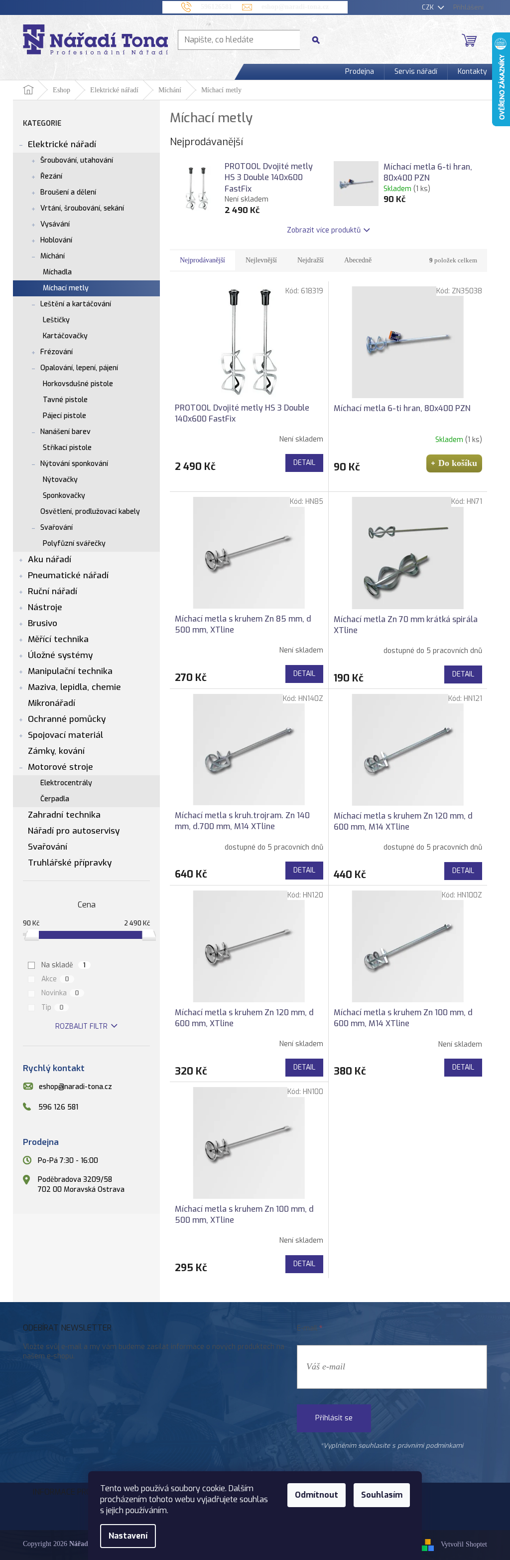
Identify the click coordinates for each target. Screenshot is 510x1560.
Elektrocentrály (66, 783)
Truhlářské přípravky (70, 863)
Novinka (60, 993)
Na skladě (63, 965)
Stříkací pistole (67, 447)
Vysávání (55, 224)
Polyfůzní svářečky (74, 543)
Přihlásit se (334, 1418)
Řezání (51, 176)
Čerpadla (54, 799)
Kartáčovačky (65, 336)
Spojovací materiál (65, 735)
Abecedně (358, 260)
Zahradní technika (64, 815)
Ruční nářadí (52, 591)
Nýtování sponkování (74, 463)
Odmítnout (316, 1495)
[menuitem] (359, 72)
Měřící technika (58, 639)
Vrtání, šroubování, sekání (82, 208)
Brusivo (42, 623)
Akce (55, 979)
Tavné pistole (65, 400)
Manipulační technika (70, 671)
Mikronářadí (51, 703)
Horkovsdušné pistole (78, 384)
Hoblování (56, 240)
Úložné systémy (60, 655)
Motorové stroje (60, 767)
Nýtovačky (60, 479)
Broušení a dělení (68, 192)
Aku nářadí (49, 559)
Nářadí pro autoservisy (74, 831)
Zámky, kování (56, 751)
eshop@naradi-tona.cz (75, 1087)
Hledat (319, 39)
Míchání (52, 256)
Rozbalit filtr (81, 1026)
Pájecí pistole (64, 416)
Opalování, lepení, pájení (79, 368)
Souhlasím (381, 1495)
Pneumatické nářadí (68, 575)
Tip (52, 1007)
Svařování (56, 527)
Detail (304, 462)
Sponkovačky (64, 495)
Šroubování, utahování (76, 160)
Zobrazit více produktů (324, 230)
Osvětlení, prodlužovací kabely (90, 511)
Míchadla (57, 272)
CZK (429, 7)
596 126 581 (58, 1107)
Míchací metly (66, 288)
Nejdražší (310, 260)
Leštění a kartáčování (75, 304)
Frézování (56, 352)
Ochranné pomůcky (67, 719)
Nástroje (45, 607)
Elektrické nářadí (62, 144)
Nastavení (128, 1536)
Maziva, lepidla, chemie (74, 687)
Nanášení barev (65, 432)
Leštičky (56, 320)
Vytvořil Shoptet (464, 1545)
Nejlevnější (261, 260)
